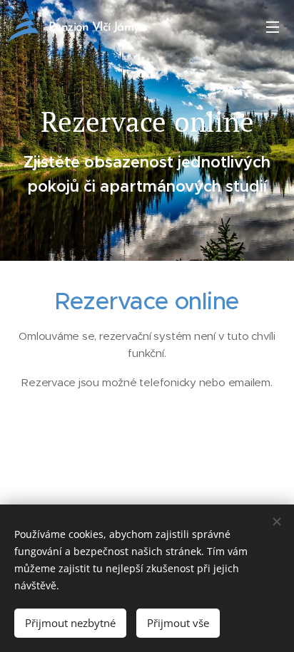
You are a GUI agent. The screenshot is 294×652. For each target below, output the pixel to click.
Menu (272, 26)
